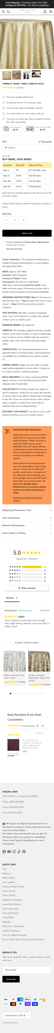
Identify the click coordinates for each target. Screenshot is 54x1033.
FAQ (4, 869)
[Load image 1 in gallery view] (27, 42)
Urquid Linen (12, 1023)
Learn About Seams (11, 904)
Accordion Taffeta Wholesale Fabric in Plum (13, 755)
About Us (6, 873)
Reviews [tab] (10, 597)
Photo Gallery (8, 878)
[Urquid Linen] (27, 11)
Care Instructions (11, 518)
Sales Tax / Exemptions (13, 926)
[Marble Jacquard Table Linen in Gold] (15, 660)
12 (43, 693)
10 (37, 693)
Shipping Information (12, 900)
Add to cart (27, 233)
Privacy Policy (8, 895)
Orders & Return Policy (13, 886)
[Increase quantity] (23, 220)
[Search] (10, 11)
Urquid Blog (8, 917)
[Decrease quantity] (6, 220)
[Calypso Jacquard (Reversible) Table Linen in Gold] (39, 660)
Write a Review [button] (28, 588)
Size (4, 141)
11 (40, 693)
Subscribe (11, 979)
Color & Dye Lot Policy (14, 533)
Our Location (8, 882)
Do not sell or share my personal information (23, 939)
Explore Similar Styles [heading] (27, 642)
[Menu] (3, 11)
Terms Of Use (8, 891)
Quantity (6, 214)
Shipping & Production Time (16, 510)
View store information (14, 249)
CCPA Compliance (11, 931)
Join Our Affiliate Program (14, 935)
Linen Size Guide (10, 908)
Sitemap (6, 922)
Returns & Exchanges (13, 525)
